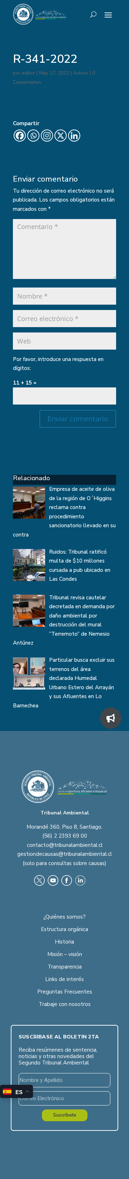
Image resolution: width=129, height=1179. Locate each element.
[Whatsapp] (33, 135)
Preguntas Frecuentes (64, 991)
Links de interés (64, 979)
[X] (60, 135)
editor (28, 73)
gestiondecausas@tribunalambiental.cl (64, 854)
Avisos (80, 73)
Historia (64, 941)
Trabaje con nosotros (65, 1004)
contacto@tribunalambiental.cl (64, 845)
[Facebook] (20, 135)
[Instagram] (47, 135)
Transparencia (65, 966)
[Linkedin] (74, 135)
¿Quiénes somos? (64, 916)
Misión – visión (64, 954)
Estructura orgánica (64, 929)
